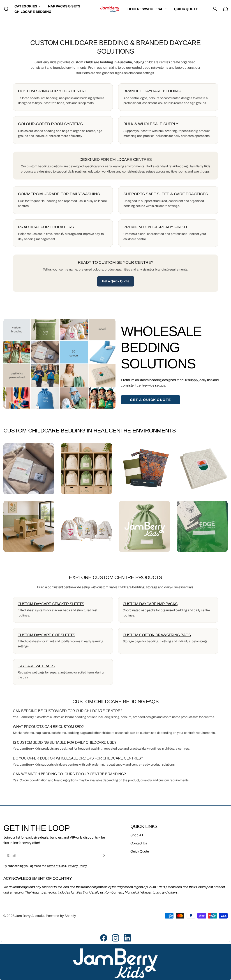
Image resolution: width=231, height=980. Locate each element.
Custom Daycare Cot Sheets (46, 635)
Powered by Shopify (61, 916)
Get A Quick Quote (150, 400)
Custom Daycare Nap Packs (150, 604)
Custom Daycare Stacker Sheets (51, 604)
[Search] (5, 9)
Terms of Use (56, 866)
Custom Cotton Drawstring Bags (157, 635)
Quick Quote (139, 851)
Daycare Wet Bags (36, 666)
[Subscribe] (104, 855)
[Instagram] (115, 937)
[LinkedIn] (127, 937)
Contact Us (138, 843)
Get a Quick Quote (115, 281)
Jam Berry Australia (29, 916)
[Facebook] (103, 937)
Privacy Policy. (77, 866)
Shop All (136, 835)
